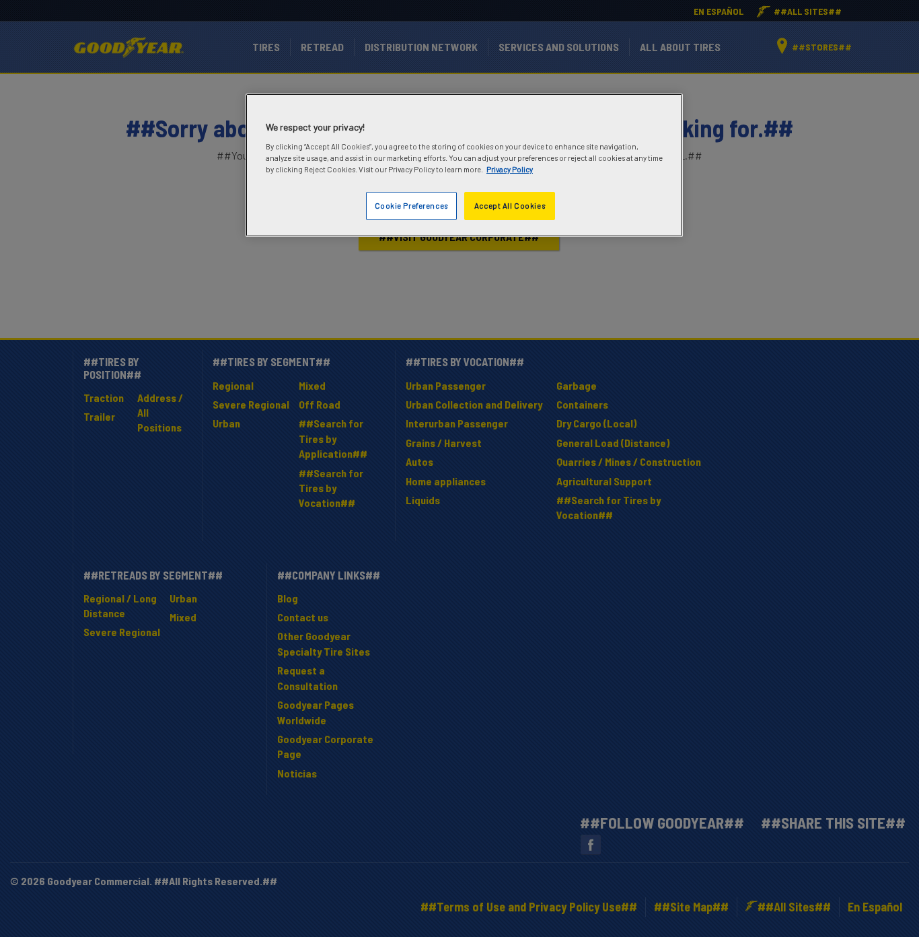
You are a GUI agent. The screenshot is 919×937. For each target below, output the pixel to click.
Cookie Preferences (411, 205)
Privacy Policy (509, 169)
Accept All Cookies (509, 205)
